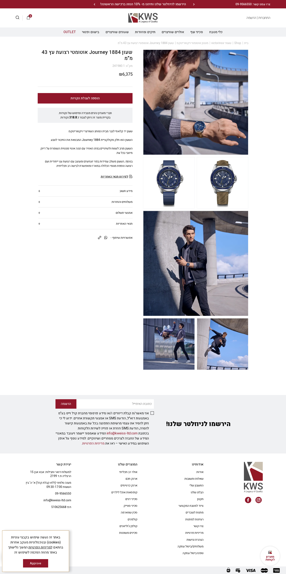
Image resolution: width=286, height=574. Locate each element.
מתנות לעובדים (195, 512)
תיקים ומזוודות (145, 32)
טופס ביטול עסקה (193, 553)
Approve (35, 563)
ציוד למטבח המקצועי (191, 506)
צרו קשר (198, 526)
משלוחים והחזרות (122, 202)
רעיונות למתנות (194, 519)
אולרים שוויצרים (173, 32)
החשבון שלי (196, 485)
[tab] (85, 191)
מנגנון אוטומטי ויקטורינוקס (192, 43)
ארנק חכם (131, 479)
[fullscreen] (222, 183)
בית (246, 43)
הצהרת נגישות (195, 540)
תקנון (200, 499)
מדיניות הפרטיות (93, 443)
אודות (200, 472)
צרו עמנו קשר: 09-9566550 (253, 4)
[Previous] (193, 4)
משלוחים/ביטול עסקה (191, 546)
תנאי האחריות (124, 224)
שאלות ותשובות (194, 479)
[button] (19, 18)
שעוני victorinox (221, 43)
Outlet (69, 32)
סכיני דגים (131, 499)
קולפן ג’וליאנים (128, 526)
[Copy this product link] (99, 238)
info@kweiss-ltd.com (122, 433)
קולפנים (132, 519)
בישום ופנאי (90, 32)
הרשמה (251, 17)
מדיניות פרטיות (194, 533)
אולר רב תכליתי (128, 472)
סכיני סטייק (130, 506)
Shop (237, 43)
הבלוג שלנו (197, 492)
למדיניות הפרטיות (40, 547)
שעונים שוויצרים (117, 32)
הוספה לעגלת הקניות (85, 98)
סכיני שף (196, 32)
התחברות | (263, 17)
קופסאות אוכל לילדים (124, 492)
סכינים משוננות (128, 533)
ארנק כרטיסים (129, 485)
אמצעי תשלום (124, 213)
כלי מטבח (216, 32)
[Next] (94, 4)
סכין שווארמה (129, 512)
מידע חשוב (126, 191)
